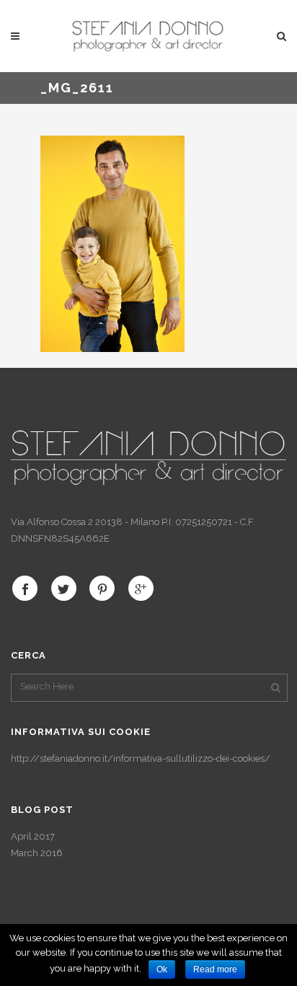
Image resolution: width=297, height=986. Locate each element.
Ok (161, 969)
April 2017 (33, 836)
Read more (215, 969)
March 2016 (37, 853)
